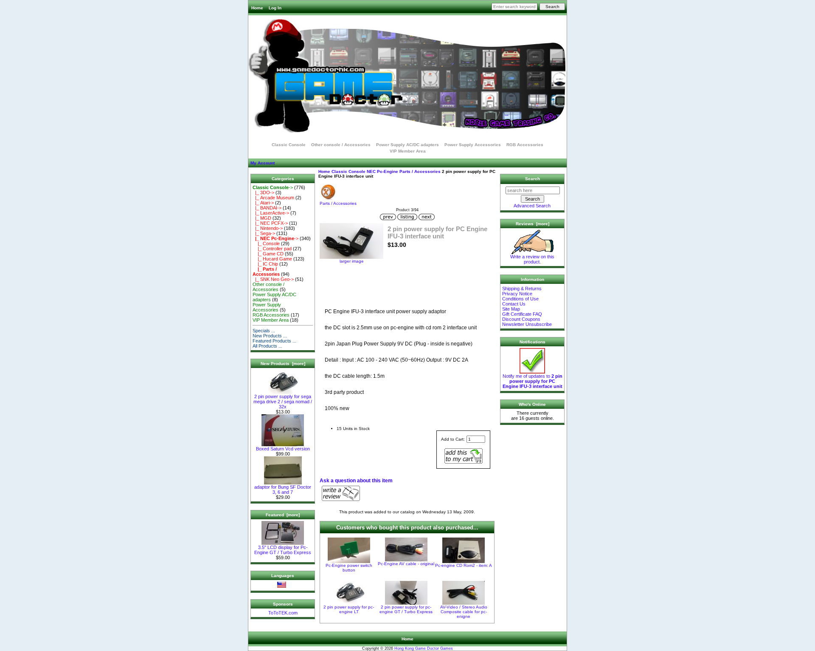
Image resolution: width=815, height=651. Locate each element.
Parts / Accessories (420, 171)
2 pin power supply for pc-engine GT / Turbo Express (406, 609)
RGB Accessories (524, 144)
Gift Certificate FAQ (522, 314)
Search (532, 178)
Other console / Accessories (341, 144)
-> (273, 187)
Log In (275, 8)
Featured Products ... (274, 340)
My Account (262, 163)
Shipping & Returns (522, 288)
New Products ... (270, 335)
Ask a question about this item (356, 481)
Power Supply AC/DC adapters (407, 144)
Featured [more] (283, 514)
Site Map (511, 308)
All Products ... (267, 345)
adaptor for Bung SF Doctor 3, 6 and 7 (282, 489)
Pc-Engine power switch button (349, 567)
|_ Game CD (268, 253)
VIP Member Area (408, 151)
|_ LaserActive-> (271, 212)
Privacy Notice (517, 293)
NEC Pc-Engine (382, 171)
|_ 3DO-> (263, 192)
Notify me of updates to (532, 381)
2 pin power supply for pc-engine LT (348, 609)
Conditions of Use (520, 298)
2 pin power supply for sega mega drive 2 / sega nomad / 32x (282, 401)
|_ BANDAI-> (267, 207)
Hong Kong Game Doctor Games (423, 648)
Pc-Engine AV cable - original (406, 563)
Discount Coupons (521, 319)
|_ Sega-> (264, 233)
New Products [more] (283, 363)
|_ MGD (262, 218)
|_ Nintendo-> (268, 228)
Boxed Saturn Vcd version (283, 448)
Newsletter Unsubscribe (527, 324)
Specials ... (264, 330)
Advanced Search (532, 205)
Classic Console (348, 171)
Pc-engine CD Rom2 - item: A (463, 565)
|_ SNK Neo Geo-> (273, 279)
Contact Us (514, 303)
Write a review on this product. (532, 259)
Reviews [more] (532, 223)
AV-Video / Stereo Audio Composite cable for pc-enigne (463, 612)
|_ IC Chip (265, 263)
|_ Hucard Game (272, 258)
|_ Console (266, 243)
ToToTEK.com (283, 612)
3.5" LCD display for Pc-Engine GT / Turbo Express (282, 550)
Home (257, 8)
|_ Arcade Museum (273, 197)
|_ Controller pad (272, 248)
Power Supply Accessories (472, 144)
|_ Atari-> (263, 202)
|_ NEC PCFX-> (270, 223)
